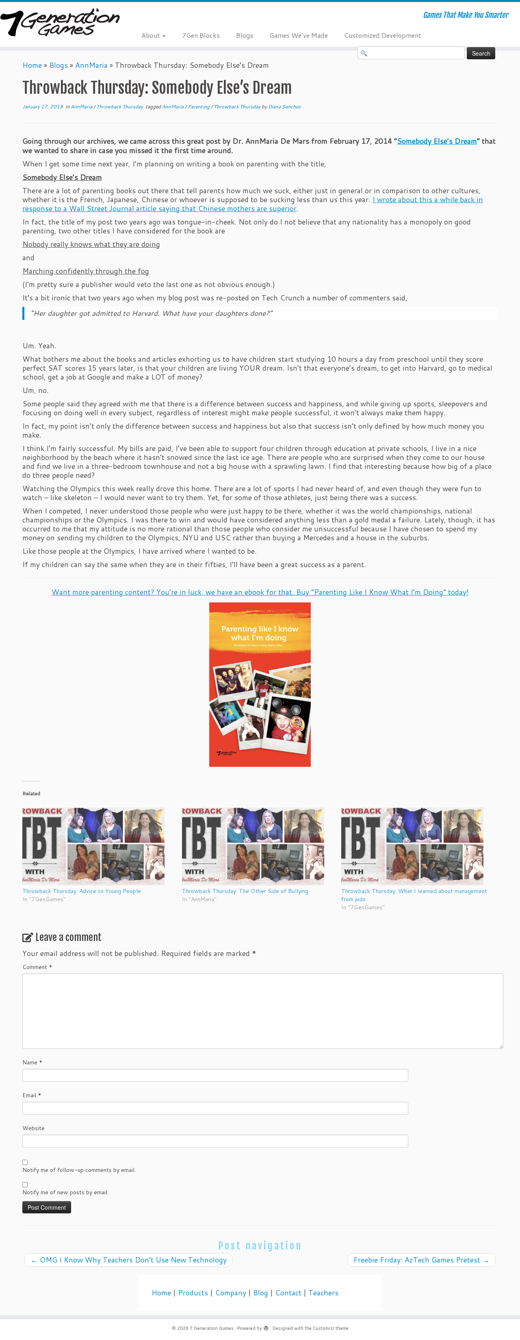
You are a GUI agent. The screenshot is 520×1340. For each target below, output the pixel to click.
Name (32, 1062)
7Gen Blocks (201, 35)
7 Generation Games (212, 1328)
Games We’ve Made (298, 35)
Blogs (244, 35)
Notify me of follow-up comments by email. (79, 1170)
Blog (260, 1293)
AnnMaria (91, 65)
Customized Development (382, 35)
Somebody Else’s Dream (437, 141)
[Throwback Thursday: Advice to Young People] (98, 846)
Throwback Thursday (120, 106)
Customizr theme (331, 1328)
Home (32, 65)
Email (31, 1095)
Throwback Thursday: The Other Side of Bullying (245, 891)
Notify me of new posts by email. (65, 1192)
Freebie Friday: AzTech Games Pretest (421, 1260)
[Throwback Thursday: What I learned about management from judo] (417, 846)
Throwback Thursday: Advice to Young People (81, 891)
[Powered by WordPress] (266, 1326)
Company (230, 1293)
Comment (37, 967)
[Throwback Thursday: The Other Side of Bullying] (258, 846)
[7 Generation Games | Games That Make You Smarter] (60, 23)
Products (193, 1293)
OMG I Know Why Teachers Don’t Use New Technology (128, 1260)
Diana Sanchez (284, 106)
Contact (288, 1293)
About (151, 35)
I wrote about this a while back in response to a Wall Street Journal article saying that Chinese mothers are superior (252, 204)
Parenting (199, 106)
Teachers (323, 1293)
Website (33, 1128)
